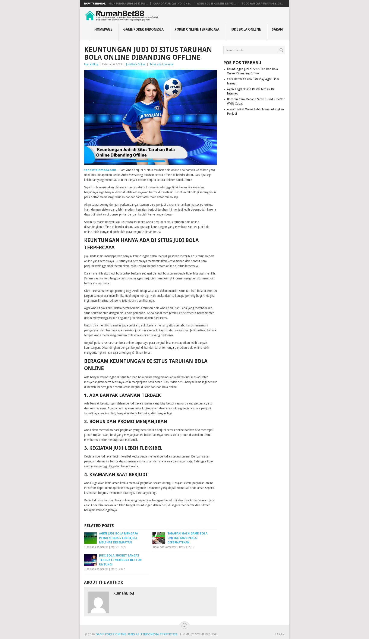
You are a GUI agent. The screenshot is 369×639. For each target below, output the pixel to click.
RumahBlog (91, 64)
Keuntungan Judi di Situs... (128, 3)
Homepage (103, 29)
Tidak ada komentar (161, 64)
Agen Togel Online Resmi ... (216, 3)
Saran (277, 29)
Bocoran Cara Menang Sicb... (262, 3)
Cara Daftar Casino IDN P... (172, 3)
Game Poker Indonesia (143, 29)
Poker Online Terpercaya (197, 29)
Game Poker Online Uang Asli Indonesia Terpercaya (137, 634)
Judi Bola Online (245, 29)
